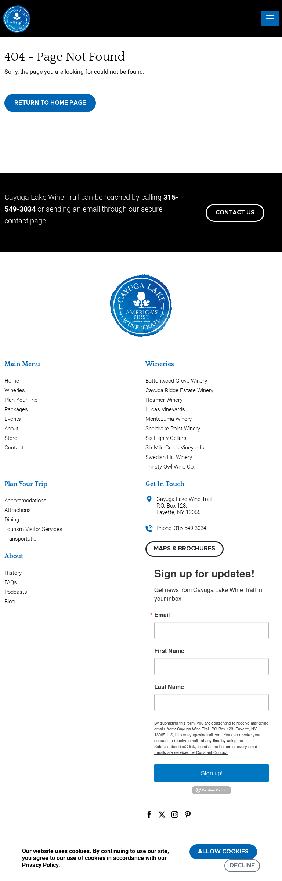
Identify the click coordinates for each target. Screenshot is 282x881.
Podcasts (15, 592)
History (13, 573)
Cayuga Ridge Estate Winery (179, 390)
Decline (242, 866)
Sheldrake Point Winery (172, 428)
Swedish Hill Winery (168, 457)
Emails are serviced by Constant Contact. (191, 752)
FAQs (10, 582)
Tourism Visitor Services (33, 529)
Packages (16, 409)
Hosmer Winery (163, 400)
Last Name (169, 687)
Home (11, 381)
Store (10, 438)
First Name (169, 651)
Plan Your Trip (20, 400)
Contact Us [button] (235, 213)
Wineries (14, 390)
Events (12, 419)
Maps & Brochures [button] (184, 549)
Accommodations (25, 500)
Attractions (17, 510)
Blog (9, 601)
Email (162, 615)
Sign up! (212, 773)
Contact (14, 447)
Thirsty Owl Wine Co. (170, 466)
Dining (11, 519)
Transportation (21, 538)
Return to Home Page (50, 103)
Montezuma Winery (168, 419)
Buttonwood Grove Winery (176, 381)
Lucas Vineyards (165, 409)
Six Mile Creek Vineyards (174, 447)
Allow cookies (223, 852)
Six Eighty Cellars (166, 438)
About (11, 428)
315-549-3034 (190, 528)
